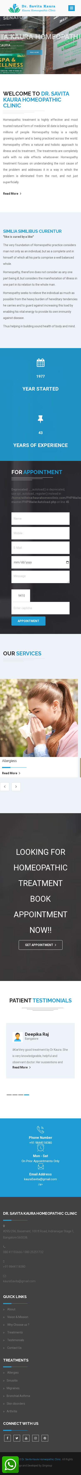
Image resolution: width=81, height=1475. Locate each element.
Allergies (13, 1372)
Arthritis (12, 1411)
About (11, 1309)
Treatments (15, 1332)
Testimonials (15, 1340)
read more (9, 773)
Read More (34, 52)
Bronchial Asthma (18, 1396)
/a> (40, 1181)
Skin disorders (16, 1403)
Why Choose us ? (18, 1324)
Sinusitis (12, 1380)
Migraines (13, 1388)
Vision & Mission (17, 1317)
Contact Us (14, 1347)
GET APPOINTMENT (39, 945)
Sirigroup (47, 1465)
